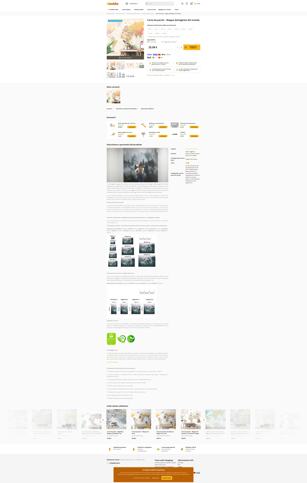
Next (141, 39)
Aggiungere (132, 127)
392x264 (190, 29)
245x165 (170, 29)
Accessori (109, 108)
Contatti (180, 467)
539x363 (164, 33)
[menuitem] (114, 9)
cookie (130, 474)
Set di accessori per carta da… (127, 123)
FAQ (179, 464)
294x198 (177, 29)
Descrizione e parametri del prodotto (126, 108)
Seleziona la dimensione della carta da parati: (162, 25)
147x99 (156, 29)
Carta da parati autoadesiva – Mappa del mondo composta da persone (91, 433)
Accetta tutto (167, 478)
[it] (197, 473)
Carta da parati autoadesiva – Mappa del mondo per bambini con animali (17, 433)
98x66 (149, 29)
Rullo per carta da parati (156, 123)
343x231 (183, 29)
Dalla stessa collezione (147, 108)
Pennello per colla (154, 132)
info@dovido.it (114, 463)
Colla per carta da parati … (188, 123)
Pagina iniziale (111, 13)
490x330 (157, 33)
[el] (199, 473)
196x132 (163, 29)
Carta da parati (120, 13)
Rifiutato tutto (155, 478)
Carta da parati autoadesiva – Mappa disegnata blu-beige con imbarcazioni (42, 433)
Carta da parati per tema (133, 13)
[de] (195, 473)
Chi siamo (180, 462)
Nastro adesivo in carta (125, 132)
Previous (103, 420)
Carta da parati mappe (148, 13)
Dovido (173, 75)
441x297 (150, 33)
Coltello (182, 132)
